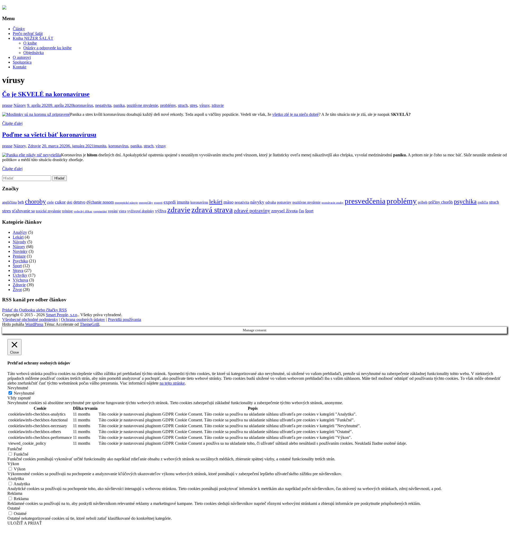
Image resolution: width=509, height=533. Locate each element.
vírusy (204, 105)
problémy (168, 105)
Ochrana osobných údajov (83, 319)
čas (301, 210)
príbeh (422, 202)
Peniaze (19, 256)
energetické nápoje (126, 202)
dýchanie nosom (100, 202)
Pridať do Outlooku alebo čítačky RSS (34, 310)
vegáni (113, 211)
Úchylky (20, 275)
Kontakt (19, 67)
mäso (228, 202)
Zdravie (34, 146)
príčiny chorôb (440, 202)
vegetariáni (100, 211)
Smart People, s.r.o (61, 314)
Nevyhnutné (24, 393)
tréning (67, 211)
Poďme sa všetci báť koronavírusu (49, 134)
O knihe (30, 43)
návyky (257, 202)
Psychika (20, 261)
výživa (160, 210)
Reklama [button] (14, 493)
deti (69, 202)
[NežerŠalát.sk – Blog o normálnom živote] (4, 8)
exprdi (170, 202)
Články (19, 29)
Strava (18, 270)
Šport (17, 265)
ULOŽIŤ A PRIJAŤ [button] (24, 523)
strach (183, 105)
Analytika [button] (15, 478)
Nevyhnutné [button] (17, 388)
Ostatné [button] (13, 508)
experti (158, 202)
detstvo (79, 202)
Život (17, 289)
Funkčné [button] (14, 449)
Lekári (18, 237)
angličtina (9, 202)
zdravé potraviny (252, 210)
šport (309, 210)
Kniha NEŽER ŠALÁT (33, 38)
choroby (35, 201)
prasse (7, 105)
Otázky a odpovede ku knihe (47, 48)
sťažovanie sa (23, 210)
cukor (60, 202)
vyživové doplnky (140, 211)
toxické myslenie (48, 211)
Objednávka (33, 52)
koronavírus (83, 105)
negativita (103, 105)
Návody (19, 242)
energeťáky (146, 202)
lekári (215, 202)
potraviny (284, 202)
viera (122, 211)
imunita (100, 146)
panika (119, 105)
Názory (20, 105)
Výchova (20, 280)
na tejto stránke (172, 383)
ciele (50, 202)
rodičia (483, 202)
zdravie (218, 105)
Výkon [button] (13, 463)
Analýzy (20, 232)
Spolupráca (22, 62)
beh (21, 202)
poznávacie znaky (333, 202)
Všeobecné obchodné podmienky (30, 319)
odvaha (270, 202)
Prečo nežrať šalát (28, 33)
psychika (465, 201)
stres (193, 105)
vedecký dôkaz (83, 211)
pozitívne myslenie (142, 105)
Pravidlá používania (124, 319)
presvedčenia (365, 201)
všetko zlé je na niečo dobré (295, 114)
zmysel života (284, 210)
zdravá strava (212, 209)
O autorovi (22, 57)
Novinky (20, 251)
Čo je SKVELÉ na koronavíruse (46, 94)
